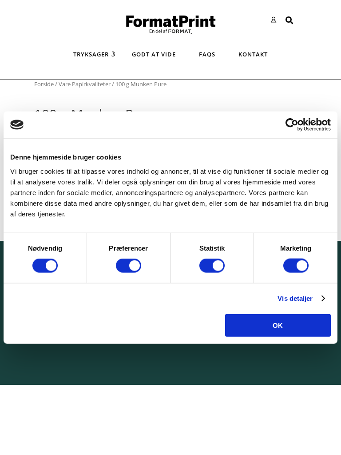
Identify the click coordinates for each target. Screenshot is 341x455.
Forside (44, 84)
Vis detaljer (295, 298)
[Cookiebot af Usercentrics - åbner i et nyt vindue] (292, 125)
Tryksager (91, 54)
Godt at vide (154, 54)
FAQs (207, 54)
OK (278, 325)
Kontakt (253, 54)
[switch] (128, 266)
